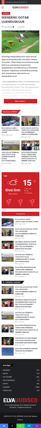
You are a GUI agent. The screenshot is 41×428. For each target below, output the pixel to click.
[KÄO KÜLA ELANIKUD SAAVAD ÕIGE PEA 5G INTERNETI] (8, 352)
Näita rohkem (20, 101)
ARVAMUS (6, 370)
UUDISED (6, 13)
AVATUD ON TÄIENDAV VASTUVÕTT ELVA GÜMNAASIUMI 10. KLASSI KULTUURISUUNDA (10, 156)
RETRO (5, 373)
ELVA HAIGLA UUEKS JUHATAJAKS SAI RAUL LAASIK (10, 130)
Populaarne (20, 214)
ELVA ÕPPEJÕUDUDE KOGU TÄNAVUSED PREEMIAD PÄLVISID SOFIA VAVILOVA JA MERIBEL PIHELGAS (29, 156)
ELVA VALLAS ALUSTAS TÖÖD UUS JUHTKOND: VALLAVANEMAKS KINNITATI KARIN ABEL (30, 131)
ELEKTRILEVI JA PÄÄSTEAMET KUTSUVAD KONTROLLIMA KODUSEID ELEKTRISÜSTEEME (26, 340)
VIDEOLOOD (7, 390)
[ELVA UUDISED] (20, 7)
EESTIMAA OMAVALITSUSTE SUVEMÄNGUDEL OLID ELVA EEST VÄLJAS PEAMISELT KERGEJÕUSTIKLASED (25, 245)
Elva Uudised (8, 27)
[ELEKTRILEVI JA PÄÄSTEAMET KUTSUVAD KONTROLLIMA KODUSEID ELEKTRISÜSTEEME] (8, 341)
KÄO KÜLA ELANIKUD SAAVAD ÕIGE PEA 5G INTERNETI (26, 350)
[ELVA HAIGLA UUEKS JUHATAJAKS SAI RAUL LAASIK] (11, 121)
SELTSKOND (7, 377)
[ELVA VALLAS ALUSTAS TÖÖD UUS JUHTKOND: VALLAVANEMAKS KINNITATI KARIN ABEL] (30, 121)
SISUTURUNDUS (9, 380)
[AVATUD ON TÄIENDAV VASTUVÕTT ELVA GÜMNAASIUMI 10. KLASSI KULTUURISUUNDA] (11, 145)
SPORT (5, 384)
